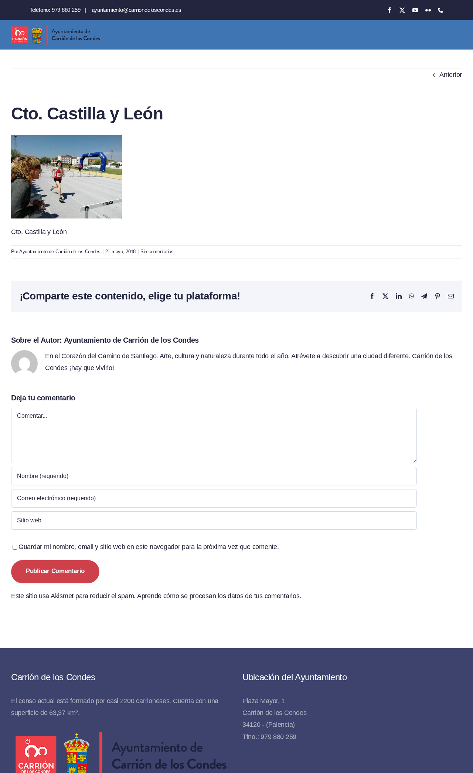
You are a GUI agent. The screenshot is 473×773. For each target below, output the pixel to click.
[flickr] (428, 10)
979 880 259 (66, 10)
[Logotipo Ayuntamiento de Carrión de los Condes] (55, 27)
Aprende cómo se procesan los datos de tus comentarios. (219, 596)
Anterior (450, 74)
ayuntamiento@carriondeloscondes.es (136, 10)
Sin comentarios (157, 251)
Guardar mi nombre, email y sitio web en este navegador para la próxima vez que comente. (148, 546)
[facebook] (389, 10)
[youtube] (415, 10)
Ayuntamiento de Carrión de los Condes (60, 251)
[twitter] (402, 10)
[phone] (440, 10)
